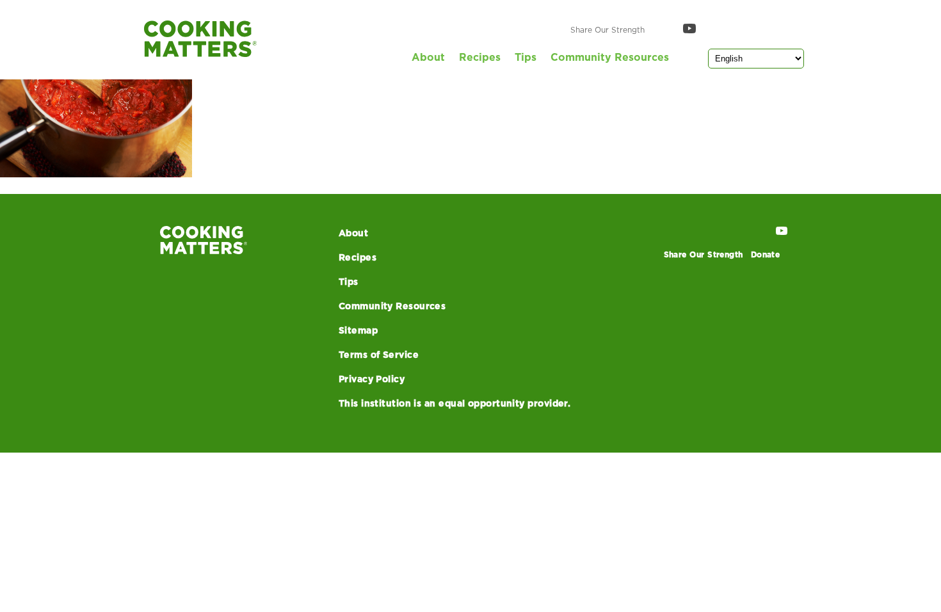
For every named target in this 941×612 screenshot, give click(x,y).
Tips (525, 57)
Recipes (480, 57)
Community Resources (610, 57)
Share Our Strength (607, 30)
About (428, 57)
